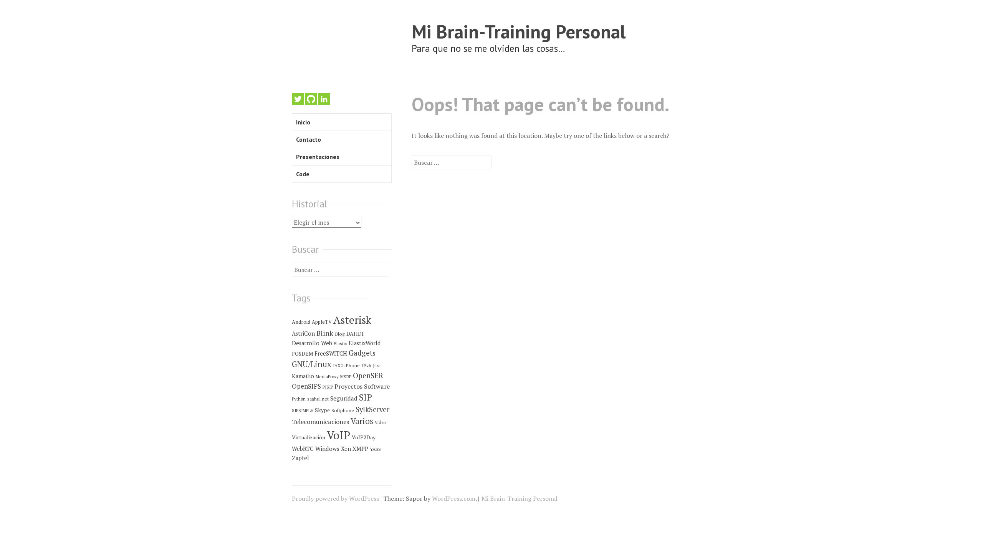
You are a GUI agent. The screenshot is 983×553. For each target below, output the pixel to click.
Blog (340, 334)
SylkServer (372, 409)
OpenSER (368, 375)
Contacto (308, 139)
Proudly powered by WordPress (335, 498)
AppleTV (322, 321)
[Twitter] (298, 99)
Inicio (303, 122)
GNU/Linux (311, 364)
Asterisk (352, 320)
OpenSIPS (306, 386)
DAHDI (355, 333)
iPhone (352, 365)
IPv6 (366, 365)
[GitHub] (311, 99)
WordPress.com (453, 498)
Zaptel (300, 458)
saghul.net (318, 399)
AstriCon (303, 333)
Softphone (342, 410)
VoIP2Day (364, 437)
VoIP (338, 435)
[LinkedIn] (324, 99)
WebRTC (303, 448)
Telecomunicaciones (320, 421)
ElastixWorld (365, 343)
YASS (375, 449)
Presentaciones (317, 157)
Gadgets (362, 353)
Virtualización (308, 437)
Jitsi (377, 365)
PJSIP (328, 387)
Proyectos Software (362, 386)
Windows (327, 448)
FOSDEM (302, 353)
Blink (324, 333)
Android (301, 321)
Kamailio (303, 376)
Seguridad (343, 398)
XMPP (360, 448)
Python (299, 399)
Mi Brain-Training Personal (519, 31)
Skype (322, 410)
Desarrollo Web (312, 343)
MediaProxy (327, 376)
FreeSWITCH (330, 353)
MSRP (345, 376)
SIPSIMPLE (302, 410)
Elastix (340, 343)
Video (380, 422)
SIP (365, 397)
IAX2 (338, 365)
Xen (346, 448)
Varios (362, 421)
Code (302, 174)
